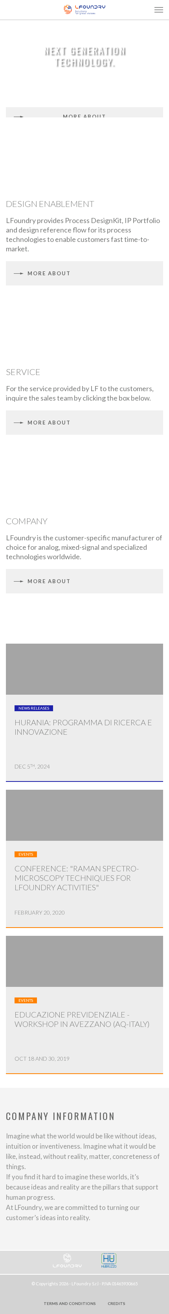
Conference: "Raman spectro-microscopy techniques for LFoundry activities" (77, 878)
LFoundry (84, 9)
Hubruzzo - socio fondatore (108, 1260)
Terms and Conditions (70, 1303)
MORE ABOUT (84, 116)
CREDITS (116, 1303)
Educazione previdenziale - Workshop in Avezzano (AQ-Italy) (82, 1019)
